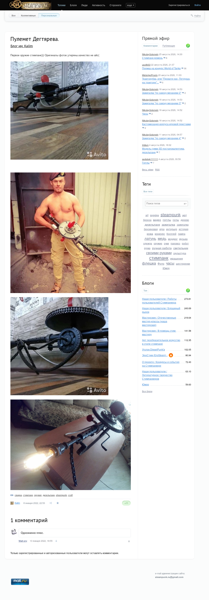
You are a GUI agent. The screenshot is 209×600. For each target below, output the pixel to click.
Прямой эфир (155, 38)
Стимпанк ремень (152, 57)
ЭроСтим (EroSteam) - (155, 355)
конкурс (160, 234)
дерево (185, 220)
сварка (18, 495)
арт (184, 215)
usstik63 (146, 64)
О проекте (115, 5)
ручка (147, 248)
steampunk (171, 214)
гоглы (176, 220)
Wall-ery (23, 540)
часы (170, 263)
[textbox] (166, 203)
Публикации (168, 45)
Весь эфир (147, 169)
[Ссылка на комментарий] (56, 541)
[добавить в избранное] (58, 503)
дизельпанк (152, 224)
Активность (98, 5)
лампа (181, 233)
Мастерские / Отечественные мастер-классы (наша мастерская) (159, 321)
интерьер (171, 229)
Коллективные (28, 15)
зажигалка (168, 224)
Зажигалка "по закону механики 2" (161, 92)
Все (14, 15)
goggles (154, 215)
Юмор (166, 268)
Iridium (145, 145)
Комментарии (150, 45)
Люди (84, 5)
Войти (198, 5)
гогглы (167, 220)
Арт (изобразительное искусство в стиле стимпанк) (161, 341)
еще (129, 5)
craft (70, 495)
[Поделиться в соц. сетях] (50, 503)
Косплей (171, 233)
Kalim (17, 502)
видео (157, 220)
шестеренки (183, 263)
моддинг (173, 239)
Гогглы (146, 162)
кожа (150, 234)
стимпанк (158, 257)
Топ (145, 290)
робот (185, 243)
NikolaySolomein (150, 54)
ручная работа (162, 248)
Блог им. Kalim (21, 46)
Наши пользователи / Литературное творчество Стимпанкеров (157, 374)
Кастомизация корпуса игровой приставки (166, 124)
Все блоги (147, 391)
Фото (161, 263)
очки (166, 243)
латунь (150, 238)
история (183, 229)
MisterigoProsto (150, 75)
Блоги (73, 5)
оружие (158, 243)
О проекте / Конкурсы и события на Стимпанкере (160, 363)
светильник (180, 248)
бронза (147, 220)
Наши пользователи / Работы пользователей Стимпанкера (159, 300)
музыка (183, 239)
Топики (62, 5)
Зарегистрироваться (179, 5)
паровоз (175, 243)
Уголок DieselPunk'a (153, 349)
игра (162, 229)
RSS (157, 169)
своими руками (159, 252)
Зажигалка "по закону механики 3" (161, 103)
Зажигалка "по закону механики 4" (161, 138)
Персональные (49, 15)
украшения (176, 258)
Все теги (147, 191)
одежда (147, 243)
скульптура (179, 253)
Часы (145, 113)
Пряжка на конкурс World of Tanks (161, 68)
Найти (197, 15)
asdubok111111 (150, 159)
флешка (149, 263)
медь (162, 238)
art (147, 215)
